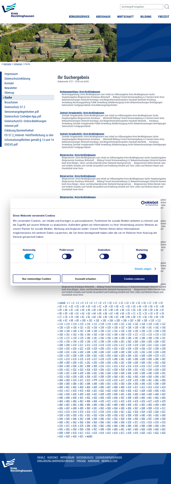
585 (122, 425)
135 (109, 327)
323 (81, 369)
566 (102, 422)
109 (145, 320)
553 (122, 418)
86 (111, 316)
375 (109, 380)
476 (143, 401)
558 (157, 418)
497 (68, 408)
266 (129, 355)
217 (122, 344)
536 (116, 415)
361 (122, 376)
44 (89, 309)
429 (150, 390)
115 (81, 323)
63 (89, 313)
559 (163, 418)
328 (116, 369)
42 (77, 309)
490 (129, 404)
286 (157, 359)
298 (129, 362)
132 (88, 327)
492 (143, 404)
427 (136, 390)
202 (129, 341)
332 (143, 369)
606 (157, 429)
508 (143, 408)
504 (116, 408)
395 (136, 383)
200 (116, 341)
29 (111, 306)
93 (151, 316)
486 (102, 404)
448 (61, 397)
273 (68, 359)
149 (95, 330)
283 (136, 359)
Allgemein (18, 64)
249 (122, 351)
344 (116, 373)
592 (61, 429)
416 (61, 390)
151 (109, 330)
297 (122, 362)
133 (95, 327)
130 (74, 327)
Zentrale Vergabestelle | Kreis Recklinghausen (82, 112)
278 (102, 359)
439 (109, 394)
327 (109, 369)
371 (81, 380)
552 (116, 418)
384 (61, 383)
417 (68, 390)
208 (61, 344)
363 (136, 376)
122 (129, 323)
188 (143, 337)
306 (74, 366)
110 (152, 320)
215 (109, 344)
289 (68, 362)
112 (61, 323)
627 (81, 436)
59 (66, 313)
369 (68, 380)
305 (68, 366)
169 (122, 334)
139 (136, 327)
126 (157, 323)
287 (163, 359)
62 (83, 313)
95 (162, 316)
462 (157, 397)
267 (136, 355)
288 (61, 362)
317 (150, 366)
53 (140, 309)
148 (88, 330)
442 (129, 394)
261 (95, 355)
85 (106, 316)
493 (150, 404)
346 (129, 373)
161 (68, 334)
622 (157, 432)
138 (129, 327)
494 (157, 404)
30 (117, 306)
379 (136, 380)
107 (131, 320)
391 (109, 383)
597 (95, 429)
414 (157, 387)
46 (100, 309)
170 (129, 334)
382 (157, 380)
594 (74, 429)
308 (88, 366)
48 (111, 309)
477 (150, 401)
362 (129, 376)
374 (102, 380)
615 (109, 432)
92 (145, 316)
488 (116, 404)
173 (150, 334)
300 (143, 362)
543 (163, 415)
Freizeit (163, 16)
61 (77, 313)
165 (95, 334)
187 (136, 337)
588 (143, 425)
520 (116, 411)
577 (68, 425)
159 (163, 330)
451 (81, 397)
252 (143, 351)
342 (102, 373)
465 (68, 401)
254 (157, 351)
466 (74, 401)
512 (61, 411)
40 (66, 309)
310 (102, 366)
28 (106, 306)
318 (157, 366)
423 (109, 390)
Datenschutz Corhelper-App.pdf (23, 116)
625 (68, 436)
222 (157, 344)
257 (68, 355)
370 (74, 380)
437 (95, 394)
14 (133, 302)
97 (66, 320)
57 (162, 309)
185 (122, 337)
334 (157, 369)
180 (88, 337)
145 (68, 330)
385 (68, 383)
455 (109, 397)
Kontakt (9, 83)
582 (102, 425)
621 (150, 432)
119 (109, 323)
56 (157, 309)
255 (163, 351)
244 (88, 351)
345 (122, 373)
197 (95, 341)
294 (102, 362)
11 (116, 302)
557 (150, 418)
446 (157, 394)
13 (127, 302)
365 (150, 376)
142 (157, 327)
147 (81, 330)
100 (84, 320)
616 (116, 432)
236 (143, 348)
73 (145, 313)
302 (157, 362)
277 (95, 359)
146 (74, 330)
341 (95, 373)
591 (163, 425)
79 (72, 316)
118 (102, 323)
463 (163, 397)
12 (122, 302)
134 (102, 327)
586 (129, 425)
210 (74, 344)
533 (95, 415)
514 (74, 411)
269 (150, 355)
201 (122, 341)
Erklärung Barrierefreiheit (19, 130)
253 (150, 351)
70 (128, 313)
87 (117, 316)
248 (116, 351)
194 (74, 341)
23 (77, 306)
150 (102, 330)
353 (68, 376)
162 (74, 334)
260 (88, 355)
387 (81, 383)
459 (136, 397)
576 (61, 425)
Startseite (7, 64)
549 (95, 418)
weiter (89, 436)
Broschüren (11, 102)
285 (150, 359)
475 (136, 401)
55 (151, 309)
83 (94, 316)
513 (68, 411)
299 (136, 362)
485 (95, 404)
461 (150, 397)
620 (143, 432)
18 (156, 302)
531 (81, 415)
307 (81, 366)
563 (81, 422)
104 (111, 320)
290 (74, 362)
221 (150, 344)
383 (163, 380)
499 (81, 408)
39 (60, 309)
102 (97, 320)
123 (136, 323)
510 (157, 408)
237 (150, 348)
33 (134, 306)
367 (163, 376)
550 (102, 418)
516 (88, 411)
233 (122, 348)
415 (163, 387)
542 (157, 415)
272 (61, 359)
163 (81, 334)
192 (61, 341)
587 (136, 425)
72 (140, 313)
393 (122, 383)
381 (150, 380)
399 (163, 383)
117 (95, 323)
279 (109, 359)
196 (88, 341)
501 (95, 408)
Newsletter (11, 88)
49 (117, 309)
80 (77, 316)
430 (157, 390)
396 (143, 383)
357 (95, 376)
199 (109, 341)
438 (102, 394)
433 (68, 394)
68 (117, 313)
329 (122, 369)
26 (94, 306)
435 (81, 394)
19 (161, 302)
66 (106, 313)
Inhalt (41, 457)
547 (81, 418)
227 (81, 348)
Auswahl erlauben (85, 278)
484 (88, 404)
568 (116, 422)
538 (129, 415)
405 (95, 387)
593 (68, 429)
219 (136, 344)
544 (61, 418)
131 (81, 327)
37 (157, 306)
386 (74, 383)
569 (122, 422)
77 (60, 316)
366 (157, 376)
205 (150, 341)
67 (111, 313)
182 (102, 337)
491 (136, 404)
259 (81, 355)
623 (163, 432)
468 (88, 401)
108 (138, 320)
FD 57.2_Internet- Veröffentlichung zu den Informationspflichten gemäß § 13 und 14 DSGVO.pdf (29, 140)
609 (68, 432)
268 (143, 355)
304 (61, 366)
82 (89, 316)
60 (72, 313)
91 (140, 316)
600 (116, 429)
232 (116, 348)
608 (61, 432)
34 (140, 306)
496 (61, 408)
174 (157, 334)
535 (109, 415)
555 (136, 418)
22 (72, 306)
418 (74, 390)
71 (134, 313)
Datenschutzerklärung (17, 78)
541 (150, 415)
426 (129, 390)
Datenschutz (85, 457)
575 (163, 422)
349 (150, 373)
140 (143, 327)
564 (88, 422)
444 (143, 394)
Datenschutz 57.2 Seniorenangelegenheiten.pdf (22, 109)
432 (61, 394)
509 (150, 408)
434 (74, 394)
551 (109, 418)
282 (129, 359)
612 (88, 432)
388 (88, 383)
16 (144, 302)
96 (60, 320)
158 (157, 330)
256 (61, 355)
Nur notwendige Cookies (36, 278)
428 (143, 390)
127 (163, 323)
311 (109, 366)
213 (95, 344)
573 (150, 422)
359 (109, 376)
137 (122, 327)
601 (122, 429)
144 (61, 330)
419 (81, 390)
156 (143, 330)
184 (116, 337)
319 (163, 366)
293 (95, 362)
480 (61, 404)
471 (109, 401)
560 (61, 422)
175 (163, 334)
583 (109, 425)
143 (163, 327)
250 (129, 351)
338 (74, 373)
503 (109, 408)
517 (95, 411)
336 (61, 373)
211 (81, 344)
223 (163, 344)
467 (81, 401)
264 (116, 355)
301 (150, 362)
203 (136, 341)
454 (102, 397)
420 (88, 390)
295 (109, 362)
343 (109, 373)
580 (88, 425)
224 (61, 348)
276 (88, 359)
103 (104, 320)
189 (150, 337)
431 (163, 390)
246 (102, 351)
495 (163, 404)
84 (100, 316)
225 (68, 348)
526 (157, 411)
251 (136, 351)
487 (109, 404)
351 (163, 373)
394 (129, 383)
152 (116, 330)
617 (122, 432)
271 (163, 355)
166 (102, 334)
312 (116, 366)
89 (128, 316)
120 (116, 323)
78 (66, 316)
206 (157, 341)
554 (129, 418)
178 (74, 337)
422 (102, 390)
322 (74, 369)
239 (163, 348)
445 (150, 394)
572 (143, 422)
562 (74, 422)
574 (157, 422)
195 (81, 341)
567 (109, 422)
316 (143, 366)
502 (102, 408)
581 (95, 425)
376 (116, 380)
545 (68, 418)
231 (109, 348)
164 (88, 334)
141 (150, 327)
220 (143, 344)
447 (163, 394)
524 (143, 411)
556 (143, 418)
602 (129, 429)
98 (72, 320)
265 (122, 355)
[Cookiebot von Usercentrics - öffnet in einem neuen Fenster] (143, 203)
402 (74, 387)
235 (136, 348)
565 (95, 422)
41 (72, 309)
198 (102, 341)
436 (88, 394)
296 (116, 362)
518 (102, 411)
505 (122, 408)
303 (163, 362)
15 (139, 302)
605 (150, 429)
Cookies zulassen (134, 278)
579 (81, 425)
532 (88, 415)
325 (95, 369)
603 (136, 429)
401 (68, 387)
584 (116, 425)
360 (116, 376)
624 (61, 436)
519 (109, 411)
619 (136, 432)
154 (129, 330)
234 (129, 348)
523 (136, 411)
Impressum (11, 74)
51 (128, 309)
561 (68, 422)
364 (143, 376)
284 (143, 359)
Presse (81, 460)
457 (122, 397)
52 (134, 309)
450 (74, 397)
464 (61, 401)
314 (129, 366)
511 (163, 408)
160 (61, 334)
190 (157, 337)
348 (143, 373)
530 (74, 415)
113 (68, 323)
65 (100, 313)
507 (136, 408)
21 (66, 306)
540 (143, 415)
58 (60, 313)
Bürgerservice (79, 16)
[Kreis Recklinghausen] (18, 11)
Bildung (145, 16)
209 (68, 344)
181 (95, 337)
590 (157, 425)
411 (136, 387)
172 (143, 334)
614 (102, 432)
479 (163, 401)
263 (109, 355)
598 (102, 429)
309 (95, 366)
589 (150, 425)
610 (74, 432)
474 (129, 401)
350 (157, 373)
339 (81, 373)
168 (116, 334)
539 (136, 415)
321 (68, 369)
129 (68, 327)
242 (74, 351)
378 (129, 380)
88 (123, 316)
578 (74, 425)
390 (102, 383)
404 (88, 387)
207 (163, 341)
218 (129, 344)
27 (100, 306)
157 (150, 330)
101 (90, 320)
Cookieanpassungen (109, 457)
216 (116, 344)
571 (136, 422)
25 (89, 306)
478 (157, 401)
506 (129, 408)
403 (81, 387)
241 (68, 351)
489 (122, 404)
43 (83, 309)
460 (143, 397)
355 (81, 376)
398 (157, 383)
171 (136, 334)
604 (143, 429)
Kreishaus (103, 16)
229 (95, 348)
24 (83, 306)
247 (109, 351)
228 (88, 348)
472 (116, 401)
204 (143, 341)
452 (88, 397)
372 (88, 380)
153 (122, 330)
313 (122, 366)
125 (150, 323)
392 (116, 383)
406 (102, 387)
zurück (62, 302)
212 (88, 344)
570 (129, 422)
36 (151, 306)
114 (74, 323)
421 (95, 390)
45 (94, 309)
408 (116, 387)
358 (102, 376)
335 (163, 369)
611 (81, 432)
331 (136, 369)
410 (129, 387)
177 (68, 337)
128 (61, 327)
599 (109, 429)
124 (143, 323)
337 (68, 373)
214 (102, 344)
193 (68, 341)
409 (122, 387)
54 (145, 309)
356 (88, 376)
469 (95, 401)
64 (94, 313)
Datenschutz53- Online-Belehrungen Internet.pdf (25, 123)
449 (68, 397)
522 (129, 411)
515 (81, 411)
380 (143, 380)
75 (157, 313)
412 (143, 387)
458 (129, 397)
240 (61, 351)
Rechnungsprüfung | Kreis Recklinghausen (80, 91)
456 (116, 397)
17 (150, 302)
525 (150, 411)
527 (163, 411)
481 (68, 404)
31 (123, 306)
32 (128, 306)
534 (102, 415)
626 (74, 436)
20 (60, 306)
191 (163, 337)
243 (81, 351)
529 (68, 415)
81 (83, 316)
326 (102, 369)
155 (136, 330)
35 (145, 306)
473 (122, 401)
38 (162, 306)
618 (129, 432)
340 (88, 373)
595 (81, 429)
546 (74, 418)
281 (122, 359)
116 (88, 323)
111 (159, 320)
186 (129, 337)
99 (77, 320)
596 (88, 429)
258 (74, 355)
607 (163, 429)
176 (61, 337)
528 (61, 415)
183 (109, 337)
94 (157, 316)
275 (81, 359)
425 (122, 390)
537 (122, 415)
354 (74, 376)
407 (109, 387)
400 (61, 387)
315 (136, 366)
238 (157, 348)
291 (81, 362)
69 (123, 313)
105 (118, 320)
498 (74, 408)
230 (102, 348)
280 (116, 359)
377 (122, 380)
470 (102, 401)
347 (136, 373)
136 (116, 327)
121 (122, 323)
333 (150, 369)
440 (116, 394)
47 (106, 309)
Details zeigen (143, 268)
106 (125, 320)
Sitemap (9, 92)
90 (134, 316)
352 (61, 376)
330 (129, 369)
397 (150, 383)
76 (162, 313)
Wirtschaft (125, 16)
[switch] (66, 256)
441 (122, 394)
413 (150, 387)
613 (95, 432)
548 (88, 418)
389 (95, 383)
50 (123, 309)
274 (74, 359)
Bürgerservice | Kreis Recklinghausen (78, 155)
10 (110, 302)
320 (61, 369)
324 (88, 369)
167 (109, 334)
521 (122, 411)
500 (88, 408)
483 (81, 404)
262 (102, 355)
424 (116, 390)
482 (74, 404)
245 (95, 351)
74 (151, 313)
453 (95, 397)
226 (74, 348)
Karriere (94, 460)
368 (61, 380)
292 (88, 362)
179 (81, 337)
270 (157, 355)
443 (136, 394)
